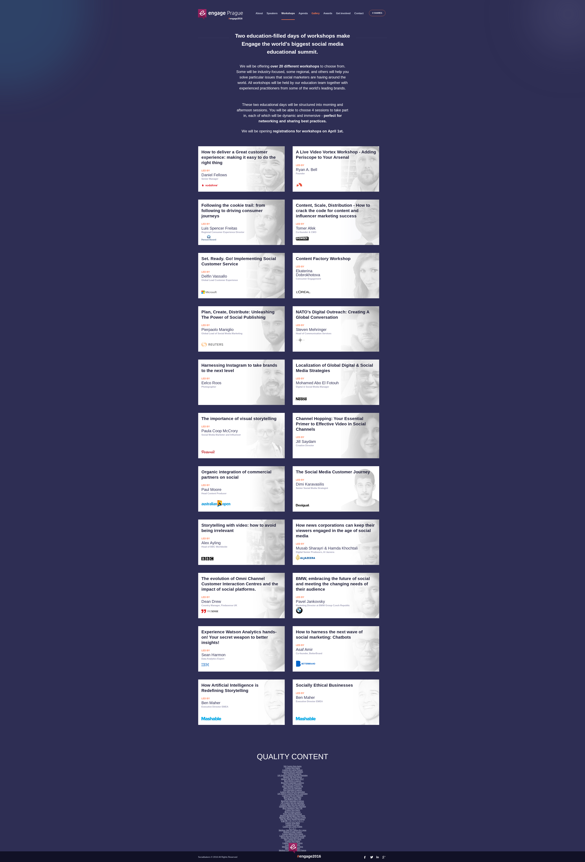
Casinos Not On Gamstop (292, 772)
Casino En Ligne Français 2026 (292, 836)
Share (382, 13)
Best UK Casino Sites (292, 797)
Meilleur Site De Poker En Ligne (292, 817)
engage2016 (235, 18)
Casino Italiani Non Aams (292, 834)
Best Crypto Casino (293, 812)
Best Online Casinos (292, 781)
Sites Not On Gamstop (292, 785)
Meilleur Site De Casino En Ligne (292, 830)
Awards (327, 13)
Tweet (377, 13)
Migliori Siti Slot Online (292, 777)
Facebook (371, 13)
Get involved (343, 13)
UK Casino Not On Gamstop (292, 803)
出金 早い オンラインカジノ (292, 821)
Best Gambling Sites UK (292, 808)
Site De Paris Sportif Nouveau (292, 819)
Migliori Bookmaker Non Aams (292, 816)
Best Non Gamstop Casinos (292, 783)
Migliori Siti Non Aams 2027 (292, 779)
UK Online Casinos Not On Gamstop (293, 775)
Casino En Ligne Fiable (292, 827)
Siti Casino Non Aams (292, 766)
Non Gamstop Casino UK (292, 786)
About (259, 13)
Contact (358, 13)
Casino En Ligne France (292, 770)
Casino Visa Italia (292, 823)
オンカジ (292, 828)
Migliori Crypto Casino (292, 832)
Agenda (303, 13)
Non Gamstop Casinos (292, 790)
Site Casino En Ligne (292, 839)
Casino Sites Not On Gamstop (292, 792)
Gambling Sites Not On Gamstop (292, 806)
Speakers (272, 13)
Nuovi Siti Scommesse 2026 (292, 838)
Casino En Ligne (293, 825)
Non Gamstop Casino (292, 774)
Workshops (288, 13)
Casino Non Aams (292, 768)
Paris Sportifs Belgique (292, 814)
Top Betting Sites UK (292, 799)
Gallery (316, 13)
